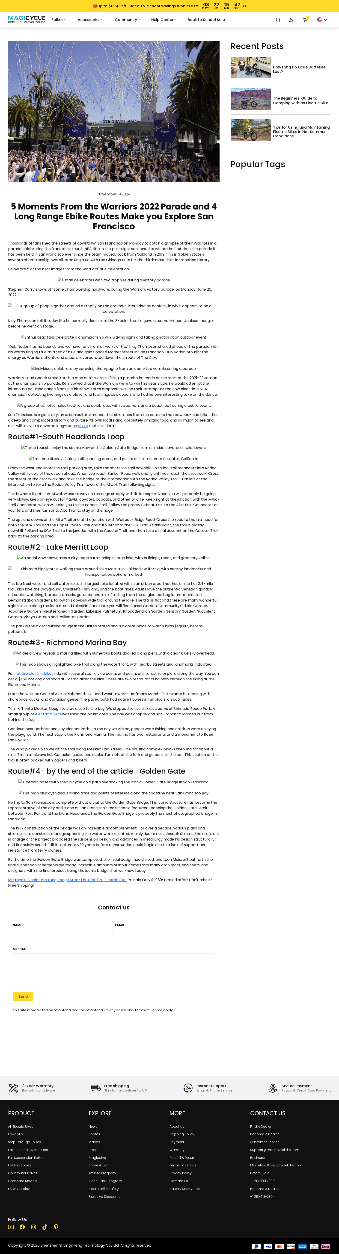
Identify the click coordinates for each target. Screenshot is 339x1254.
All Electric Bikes (20, 1126)
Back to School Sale (206, 19)
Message (20, 949)
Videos (94, 1142)
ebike (83, 425)
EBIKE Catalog (19, 1188)
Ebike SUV (15, 1134)
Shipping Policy (182, 1134)
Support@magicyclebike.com (274, 1150)
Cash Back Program (105, 1181)
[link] (27, 19)
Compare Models (22, 1181)
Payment (177, 1142)
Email (120, 925)
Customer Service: (265, 1142)
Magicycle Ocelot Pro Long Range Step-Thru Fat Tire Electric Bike (67, 879)
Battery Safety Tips (185, 1188)
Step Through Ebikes (24, 1142)
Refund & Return (182, 1157)
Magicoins (97, 1157)
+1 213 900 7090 (262, 1181)
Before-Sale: (260, 1173)
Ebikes (57, 19)
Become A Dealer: (265, 1188)
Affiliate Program (102, 1173)
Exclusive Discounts (104, 1196)
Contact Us (179, 1181)
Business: (257, 1157)
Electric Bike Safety (104, 1188)
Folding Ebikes (19, 1165)
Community (126, 19)
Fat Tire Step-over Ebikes (28, 1150)
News (93, 1126)
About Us (177, 1126)
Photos (94, 1134)
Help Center (162, 19)
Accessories (89, 19)
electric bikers (48, 714)
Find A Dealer (260, 1126)
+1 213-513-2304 (262, 1196)
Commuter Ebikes (22, 1173)
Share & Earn (99, 1165)
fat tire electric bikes (34, 673)
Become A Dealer (264, 1134)
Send (23, 996)
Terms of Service (148, 1010)
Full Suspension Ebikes (26, 1157)
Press (93, 1150)
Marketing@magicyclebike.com (276, 1165)
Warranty (177, 1150)
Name (17, 925)
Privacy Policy (115, 1010)
